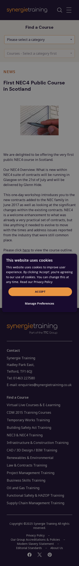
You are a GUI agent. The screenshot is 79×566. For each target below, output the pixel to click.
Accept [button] (40, 291)
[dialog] (39, 283)
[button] (39, 303)
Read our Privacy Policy (36, 282)
